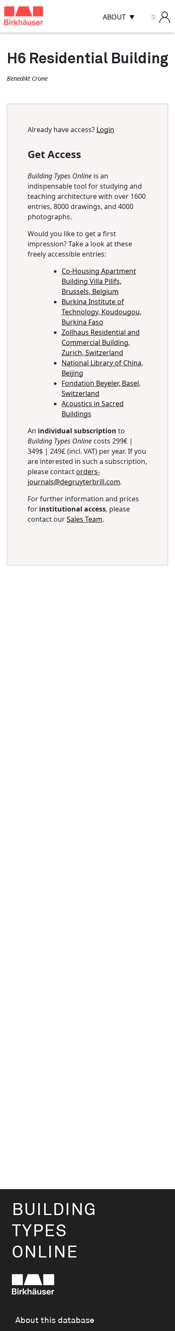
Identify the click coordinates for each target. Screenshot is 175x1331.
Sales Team (84, 519)
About (114, 17)
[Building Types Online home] (34, 17)
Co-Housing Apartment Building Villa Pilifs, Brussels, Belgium (99, 281)
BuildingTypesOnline (54, 1231)
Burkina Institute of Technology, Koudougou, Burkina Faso (101, 312)
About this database (54, 1320)
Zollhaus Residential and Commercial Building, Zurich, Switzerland (101, 342)
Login (105, 129)
